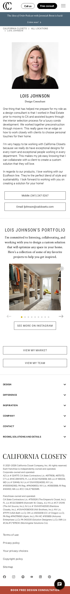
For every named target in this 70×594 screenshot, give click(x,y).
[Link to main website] (35, 458)
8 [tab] (45, 317)
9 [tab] (48, 317)
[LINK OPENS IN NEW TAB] (4, 577)
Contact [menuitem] (8, 426)
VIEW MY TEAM (35, 363)
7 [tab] (42, 317)
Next (61, 316)
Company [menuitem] (9, 415)
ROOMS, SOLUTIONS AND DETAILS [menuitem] (22, 436)
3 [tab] (28, 317)
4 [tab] (31, 317)
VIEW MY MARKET (35, 350)
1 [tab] (21, 317)
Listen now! (32, 22)
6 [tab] (38, 317)
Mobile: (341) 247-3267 (35, 195)
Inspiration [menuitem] (10, 405)
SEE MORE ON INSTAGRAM (35, 325)
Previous (9, 316)
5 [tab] (35, 317)
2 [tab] (25, 317)
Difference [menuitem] (10, 394)
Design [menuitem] (7, 384)
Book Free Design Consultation (30, 589)
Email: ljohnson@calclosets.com (35, 206)
